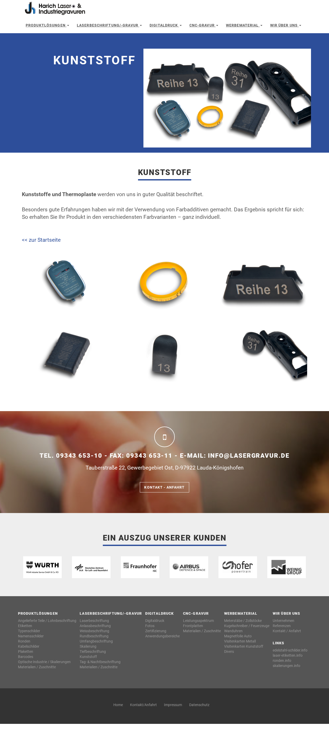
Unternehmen (283, 621)
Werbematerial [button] (243, 25)
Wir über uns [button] (284, 25)
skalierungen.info (286, 666)
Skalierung (88, 646)
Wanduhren (233, 631)
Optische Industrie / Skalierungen (44, 662)
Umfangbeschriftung (96, 641)
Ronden (24, 641)
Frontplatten (193, 626)
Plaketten (25, 651)
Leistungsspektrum (198, 621)
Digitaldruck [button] (164, 25)
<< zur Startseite (41, 240)
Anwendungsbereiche (162, 636)
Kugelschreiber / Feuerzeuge (246, 626)
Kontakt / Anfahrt (287, 631)
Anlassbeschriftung (95, 626)
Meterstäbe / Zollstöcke (243, 621)
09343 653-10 (79, 455)
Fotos (149, 626)
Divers (229, 651)
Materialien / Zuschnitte (37, 667)
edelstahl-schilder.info (290, 650)
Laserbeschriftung (94, 621)
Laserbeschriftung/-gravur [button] (108, 25)
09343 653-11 (149, 455)
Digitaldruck (154, 621)
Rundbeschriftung (94, 636)
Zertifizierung (155, 631)
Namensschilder (31, 636)
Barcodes (25, 657)
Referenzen (282, 626)
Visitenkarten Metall (240, 641)
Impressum (173, 705)
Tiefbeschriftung (93, 651)
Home (118, 705)
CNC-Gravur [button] (202, 25)
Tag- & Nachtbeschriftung (100, 662)
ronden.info (282, 660)
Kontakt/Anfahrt (143, 705)
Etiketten (25, 626)
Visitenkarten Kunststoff (243, 646)
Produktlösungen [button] (46, 25)
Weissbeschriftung (94, 631)
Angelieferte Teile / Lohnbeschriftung (47, 621)
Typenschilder (29, 631)
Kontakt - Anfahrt (164, 487)
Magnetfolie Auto (238, 636)
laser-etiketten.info (288, 655)
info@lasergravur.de (248, 455)
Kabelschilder (28, 646)
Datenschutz (199, 705)
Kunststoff (88, 657)
